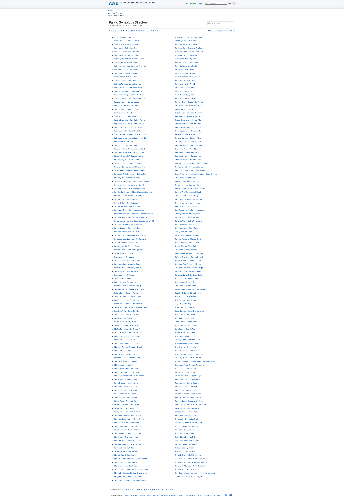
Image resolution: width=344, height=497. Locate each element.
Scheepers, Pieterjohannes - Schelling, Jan (130, 174)
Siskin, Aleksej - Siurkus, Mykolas (126, 452)
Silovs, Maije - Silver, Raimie (124, 408)
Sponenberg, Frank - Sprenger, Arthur (188, 203)
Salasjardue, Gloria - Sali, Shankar (126, 70)
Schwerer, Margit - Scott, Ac (124, 253)
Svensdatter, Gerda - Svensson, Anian (188, 423)
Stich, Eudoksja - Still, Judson (185, 300)
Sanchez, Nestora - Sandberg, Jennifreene (129, 98)
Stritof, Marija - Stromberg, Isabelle (187, 351)
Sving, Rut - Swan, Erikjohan (185, 433)
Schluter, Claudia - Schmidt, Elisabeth (128, 196)
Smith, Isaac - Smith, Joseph (185, 84)
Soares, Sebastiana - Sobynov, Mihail (188, 120)
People (131, 2)
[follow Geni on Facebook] (230, 495)
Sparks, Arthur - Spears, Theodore (187, 181)
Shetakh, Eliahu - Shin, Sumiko (125, 361)
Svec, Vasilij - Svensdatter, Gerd (186, 419)
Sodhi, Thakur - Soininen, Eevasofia (188, 127)
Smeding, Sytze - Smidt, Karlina (186, 62)
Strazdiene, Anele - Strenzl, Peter (187, 343)
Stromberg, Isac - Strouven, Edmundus (189, 354)
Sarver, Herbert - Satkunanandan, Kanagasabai (131, 135)
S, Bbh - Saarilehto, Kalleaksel (125, 37)
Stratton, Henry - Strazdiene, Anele (187, 340)
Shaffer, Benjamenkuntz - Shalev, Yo (127, 329)
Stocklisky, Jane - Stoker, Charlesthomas (189, 311)
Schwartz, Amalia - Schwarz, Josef (126, 246)
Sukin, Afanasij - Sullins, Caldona (187, 383)
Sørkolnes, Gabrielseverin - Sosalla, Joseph (191, 163)
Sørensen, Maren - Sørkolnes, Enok (188, 160)
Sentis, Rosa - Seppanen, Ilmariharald (128, 304)
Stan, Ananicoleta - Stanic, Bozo (186, 228)
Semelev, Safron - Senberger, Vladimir (128, 297)
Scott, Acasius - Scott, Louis (124, 257)
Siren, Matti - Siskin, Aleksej (124, 448)
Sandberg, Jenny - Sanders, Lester (127, 102)
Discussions (150, 2)
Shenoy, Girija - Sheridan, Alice (125, 354)
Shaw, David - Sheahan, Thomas (126, 343)
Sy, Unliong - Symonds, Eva (185, 452)
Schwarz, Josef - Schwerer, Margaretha (128, 250)
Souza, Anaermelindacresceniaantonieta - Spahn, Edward (196, 174)
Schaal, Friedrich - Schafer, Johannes (127, 163)
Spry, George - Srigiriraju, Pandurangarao (190, 210)
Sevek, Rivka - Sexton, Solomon (126, 322)
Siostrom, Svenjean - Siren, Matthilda (127, 444)
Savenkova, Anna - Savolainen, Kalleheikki (130, 149)
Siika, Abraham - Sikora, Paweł (125, 397)
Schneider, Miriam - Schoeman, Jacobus (129, 210)
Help (218, 495)
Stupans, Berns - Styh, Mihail (185, 369)
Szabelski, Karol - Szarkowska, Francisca (190, 459)
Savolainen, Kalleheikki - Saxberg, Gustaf (129, 152)
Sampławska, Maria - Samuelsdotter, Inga (129, 91)
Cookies (180, 495)
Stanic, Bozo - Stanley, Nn (184, 232)
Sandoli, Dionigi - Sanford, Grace (126, 109)
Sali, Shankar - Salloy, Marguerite (126, 73)
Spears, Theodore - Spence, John (187, 185)
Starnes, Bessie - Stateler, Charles (187, 242)
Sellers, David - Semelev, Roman (126, 293)
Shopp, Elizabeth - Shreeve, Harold (127, 372)
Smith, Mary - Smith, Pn (183, 91)
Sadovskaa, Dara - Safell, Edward (126, 52)
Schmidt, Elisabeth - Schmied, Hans (127, 199)
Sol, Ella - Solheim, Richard (185, 135)
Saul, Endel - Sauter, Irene (123, 142)
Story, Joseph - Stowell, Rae (185, 329)
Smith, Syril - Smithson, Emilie (185, 98)
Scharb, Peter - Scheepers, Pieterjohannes (129, 170)
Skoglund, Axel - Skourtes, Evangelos (127, 477)
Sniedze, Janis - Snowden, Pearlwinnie (189, 113)
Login (200, 4)
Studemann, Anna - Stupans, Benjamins (189, 365)
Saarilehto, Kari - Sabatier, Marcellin (127, 41)
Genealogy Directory (115, 13)
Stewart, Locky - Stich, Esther (185, 297)
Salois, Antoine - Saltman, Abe (125, 80)
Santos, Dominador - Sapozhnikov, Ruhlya (129, 120)
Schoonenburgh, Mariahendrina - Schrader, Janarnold (134, 221)
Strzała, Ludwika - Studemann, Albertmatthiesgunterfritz (195, 361)
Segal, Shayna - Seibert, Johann (126, 278)
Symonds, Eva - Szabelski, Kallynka (188, 455)
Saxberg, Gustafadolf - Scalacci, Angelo (128, 156)
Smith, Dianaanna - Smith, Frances (187, 77)
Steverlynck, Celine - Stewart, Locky (188, 293)
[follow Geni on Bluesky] (225, 495)
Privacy (155, 495)
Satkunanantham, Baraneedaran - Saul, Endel (131, 138)
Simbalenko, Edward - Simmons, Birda (128, 415)
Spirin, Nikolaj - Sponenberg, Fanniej (188, 199)
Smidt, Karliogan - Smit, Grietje (186, 66)
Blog (199, 495)
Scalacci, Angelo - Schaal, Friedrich (127, 160)
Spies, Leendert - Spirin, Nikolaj (186, 196)
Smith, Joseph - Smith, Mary (185, 88)
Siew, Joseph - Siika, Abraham (125, 394)
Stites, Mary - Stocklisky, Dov (185, 307)
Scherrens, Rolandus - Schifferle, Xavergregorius (132, 181)
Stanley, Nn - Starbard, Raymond (187, 235)
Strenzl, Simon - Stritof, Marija (185, 347)
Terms (149, 495)
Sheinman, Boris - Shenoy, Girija (126, 351)
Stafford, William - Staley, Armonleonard (189, 221)
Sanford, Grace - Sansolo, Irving (125, 113)
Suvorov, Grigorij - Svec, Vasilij (186, 415)
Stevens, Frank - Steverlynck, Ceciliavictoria (191, 289)
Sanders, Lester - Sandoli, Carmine (127, 106)
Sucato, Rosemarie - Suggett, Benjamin (189, 376)
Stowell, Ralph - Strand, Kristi (185, 333)
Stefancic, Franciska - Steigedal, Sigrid (189, 257)
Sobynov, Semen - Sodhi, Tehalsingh (188, 124)
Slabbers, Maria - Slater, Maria (186, 41)
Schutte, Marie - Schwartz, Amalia (126, 242)
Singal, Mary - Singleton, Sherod (126, 437)
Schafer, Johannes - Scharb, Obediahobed (129, 167)
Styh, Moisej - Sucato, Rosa (185, 372)
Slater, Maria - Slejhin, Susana (186, 44)
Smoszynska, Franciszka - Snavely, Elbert (190, 106)
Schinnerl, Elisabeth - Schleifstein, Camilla (129, 188)
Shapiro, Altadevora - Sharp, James (127, 336)
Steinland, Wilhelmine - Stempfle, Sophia (190, 268)
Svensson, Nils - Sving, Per (184, 430)
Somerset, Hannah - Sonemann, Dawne (189, 145)
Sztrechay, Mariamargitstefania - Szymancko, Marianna (195, 473)
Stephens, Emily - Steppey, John (186, 278)
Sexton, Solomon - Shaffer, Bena (126, 325)
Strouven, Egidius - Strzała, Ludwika (188, 358)
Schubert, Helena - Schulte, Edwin (126, 232)
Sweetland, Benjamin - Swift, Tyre (187, 444)
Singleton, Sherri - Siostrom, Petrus (127, 441)
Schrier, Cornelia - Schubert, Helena (127, 228)
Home (123, 2)
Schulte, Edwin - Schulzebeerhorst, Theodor (130, 235)
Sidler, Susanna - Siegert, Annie (125, 387)
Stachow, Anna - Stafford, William (187, 217)
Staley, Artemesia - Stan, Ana (185, 224)
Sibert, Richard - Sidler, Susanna (126, 383)
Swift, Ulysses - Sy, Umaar (184, 448)
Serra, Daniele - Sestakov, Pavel (126, 315)
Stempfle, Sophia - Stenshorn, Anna (188, 271)
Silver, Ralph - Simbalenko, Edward (127, 412)
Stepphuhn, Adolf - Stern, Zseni (186, 282)
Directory (134, 495)
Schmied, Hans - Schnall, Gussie (126, 203)
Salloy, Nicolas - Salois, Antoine (125, 77)
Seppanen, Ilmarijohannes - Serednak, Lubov (130, 307)
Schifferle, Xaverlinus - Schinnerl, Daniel (129, 185)
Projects (139, 2)
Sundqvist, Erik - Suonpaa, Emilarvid (188, 397)
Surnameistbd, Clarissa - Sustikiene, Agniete (191, 405)
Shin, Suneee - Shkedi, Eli (123, 365)
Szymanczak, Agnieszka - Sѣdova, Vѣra (189, 477)
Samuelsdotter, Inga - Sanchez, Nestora (128, 95)
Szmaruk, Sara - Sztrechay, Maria (187, 470)
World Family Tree (209, 495)
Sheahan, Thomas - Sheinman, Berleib (128, 347)
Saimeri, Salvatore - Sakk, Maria (126, 62)
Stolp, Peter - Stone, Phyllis (184, 318)
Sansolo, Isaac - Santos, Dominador (127, 116)
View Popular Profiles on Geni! (221, 31)
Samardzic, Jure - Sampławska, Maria (128, 88)
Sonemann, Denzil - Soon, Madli (186, 149)
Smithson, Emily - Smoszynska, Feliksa (189, 102)
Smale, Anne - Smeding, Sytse (186, 59)
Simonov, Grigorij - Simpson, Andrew (127, 426)
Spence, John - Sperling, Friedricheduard (190, 188)
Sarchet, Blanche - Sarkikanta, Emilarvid (129, 127)
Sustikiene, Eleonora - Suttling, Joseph (189, 408)
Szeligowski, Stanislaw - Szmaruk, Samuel (190, 466)
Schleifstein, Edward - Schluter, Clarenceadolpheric (133, 192)
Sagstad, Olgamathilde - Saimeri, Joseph (129, 59)
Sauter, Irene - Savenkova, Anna (126, 145)
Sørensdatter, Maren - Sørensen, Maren (189, 156)
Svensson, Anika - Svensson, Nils (187, 426)
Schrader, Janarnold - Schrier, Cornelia (128, 224)
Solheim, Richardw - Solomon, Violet (188, 138)
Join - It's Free (190, 4)
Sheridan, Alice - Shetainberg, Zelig (127, 358)
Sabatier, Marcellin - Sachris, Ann (126, 44)
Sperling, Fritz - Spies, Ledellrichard (188, 192)
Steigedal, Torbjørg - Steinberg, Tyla (188, 260)
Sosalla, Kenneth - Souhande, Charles (189, 167)
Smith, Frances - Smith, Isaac (185, 80)
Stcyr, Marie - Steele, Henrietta (186, 250)
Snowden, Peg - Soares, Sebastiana (188, 116)
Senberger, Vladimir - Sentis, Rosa (126, 300)
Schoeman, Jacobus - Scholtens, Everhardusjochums (133, 214)
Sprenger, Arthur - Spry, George (186, 206)
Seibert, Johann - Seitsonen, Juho (126, 282)
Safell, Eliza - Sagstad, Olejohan (126, 55)
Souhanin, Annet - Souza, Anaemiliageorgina (191, 170)
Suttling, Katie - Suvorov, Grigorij (186, 412)
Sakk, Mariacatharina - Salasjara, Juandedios (130, 66)
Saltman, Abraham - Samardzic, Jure (127, 84)
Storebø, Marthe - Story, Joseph (186, 325)
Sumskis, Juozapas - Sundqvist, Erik (188, 394)
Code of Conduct (190, 495)
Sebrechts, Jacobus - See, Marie (126, 271)
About (127, 495)
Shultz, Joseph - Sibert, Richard (125, 379)
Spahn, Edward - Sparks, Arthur (186, 178)
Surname (142, 495)
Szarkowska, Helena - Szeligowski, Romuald (191, 462)
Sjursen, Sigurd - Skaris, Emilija (125, 462)
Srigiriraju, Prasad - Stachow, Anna (187, 214)
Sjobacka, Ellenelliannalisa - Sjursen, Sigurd (130, 459)
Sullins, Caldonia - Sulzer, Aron (186, 387)
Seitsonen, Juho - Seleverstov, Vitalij (127, 286)
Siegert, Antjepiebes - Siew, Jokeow (127, 390)
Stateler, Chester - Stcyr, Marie (186, 246)
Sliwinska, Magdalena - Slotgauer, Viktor (189, 52)
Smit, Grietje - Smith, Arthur (184, 70)
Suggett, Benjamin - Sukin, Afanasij (187, 379)
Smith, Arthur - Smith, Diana (185, 73)
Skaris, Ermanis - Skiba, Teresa (125, 466)
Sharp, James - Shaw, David (124, 340)
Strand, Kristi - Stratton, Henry (185, 336)
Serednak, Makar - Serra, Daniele (126, 311)
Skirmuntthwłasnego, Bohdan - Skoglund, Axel (131, 473)
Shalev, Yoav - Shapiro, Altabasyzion (127, 333)
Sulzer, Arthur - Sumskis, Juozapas (187, 390)
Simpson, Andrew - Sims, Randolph (127, 430)
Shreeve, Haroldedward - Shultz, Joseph (129, 376)
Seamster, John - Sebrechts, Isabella (127, 268)
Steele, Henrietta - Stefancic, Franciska (189, 253)
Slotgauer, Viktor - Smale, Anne (186, 55)
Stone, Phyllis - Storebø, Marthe (186, 322)
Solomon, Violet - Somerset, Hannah (188, 142)
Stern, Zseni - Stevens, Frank (185, 286)
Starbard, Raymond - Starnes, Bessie (188, 239)
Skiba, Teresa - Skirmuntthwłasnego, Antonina (131, 470)
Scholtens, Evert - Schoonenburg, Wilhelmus (130, 217)
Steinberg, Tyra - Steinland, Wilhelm (188, 264)
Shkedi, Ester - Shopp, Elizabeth (126, 369)
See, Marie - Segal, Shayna (124, 275)
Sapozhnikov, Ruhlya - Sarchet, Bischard (129, 124)
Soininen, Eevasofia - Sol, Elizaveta (188, 131)
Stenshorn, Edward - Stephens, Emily (188, 275)
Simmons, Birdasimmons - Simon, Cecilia (129, 419)
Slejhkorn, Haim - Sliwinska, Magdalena (189, 48)
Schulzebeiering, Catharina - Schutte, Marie (130, 239)
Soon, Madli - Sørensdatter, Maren (187, 152)
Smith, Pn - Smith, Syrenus (184, 95)
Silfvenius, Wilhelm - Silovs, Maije (126, 405)
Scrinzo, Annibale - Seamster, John (127, 264)
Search (230, 3)
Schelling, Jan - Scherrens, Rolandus (127, 178)
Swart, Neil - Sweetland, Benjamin (187, 441)
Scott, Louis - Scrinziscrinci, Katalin (127, 260)
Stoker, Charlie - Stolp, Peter (185, 315)
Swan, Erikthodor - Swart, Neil (185, 437)
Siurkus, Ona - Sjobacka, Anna (125, 455)
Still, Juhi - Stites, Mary (183, 304)
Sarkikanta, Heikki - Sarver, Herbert (127, 131)
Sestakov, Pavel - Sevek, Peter (125, 318)
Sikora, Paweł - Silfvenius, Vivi (125, 401)
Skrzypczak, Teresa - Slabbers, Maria (188, 37)
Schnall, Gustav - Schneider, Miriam (127, 206)
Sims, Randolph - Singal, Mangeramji (127, 433)
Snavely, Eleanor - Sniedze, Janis (187, 109)
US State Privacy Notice (167, 495)
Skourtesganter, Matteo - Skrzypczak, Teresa (130, 480)
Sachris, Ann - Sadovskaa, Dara (125, 48)
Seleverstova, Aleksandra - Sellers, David (129, 289)
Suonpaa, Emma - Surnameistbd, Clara (189, 401)
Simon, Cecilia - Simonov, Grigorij (126, 423)
